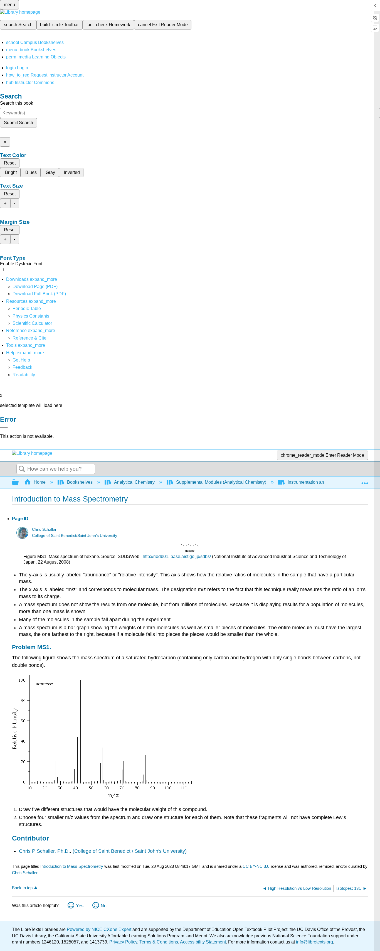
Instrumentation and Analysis (316, 482)
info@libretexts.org (314, 942)
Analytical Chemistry (134, 482)
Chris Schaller (44, 529)
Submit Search (18, 122)
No (104, 905)
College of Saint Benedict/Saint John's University (74, 536)
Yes (79, 905)
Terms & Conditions (158, 942)
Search (22, 469)
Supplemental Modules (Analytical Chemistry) (221, 482)
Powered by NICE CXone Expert (99, 929)
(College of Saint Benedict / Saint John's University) (130, 851)
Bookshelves (80, 482)
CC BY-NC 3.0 (256, 866)
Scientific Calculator (32, 323)
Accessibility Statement (203, 942)
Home (40, 482)
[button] (22, 367)
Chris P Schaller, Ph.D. (44, 851)
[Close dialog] (4, 427)
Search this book (16, 103)
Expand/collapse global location (364, 480)
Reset (10, 163)
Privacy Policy (123, 942)
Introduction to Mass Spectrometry (71, 866)
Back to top (22, 887)
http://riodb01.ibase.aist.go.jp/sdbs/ (177, 556)
